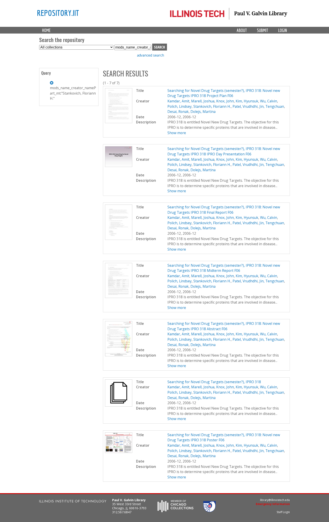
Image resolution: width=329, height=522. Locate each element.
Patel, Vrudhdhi (245, 106)
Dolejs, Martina (203, 111)
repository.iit (58, 12)
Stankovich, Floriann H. (212, 106)
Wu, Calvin (268, 101)
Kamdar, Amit (178, 101)
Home (46, 30)
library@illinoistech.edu (275, 500)
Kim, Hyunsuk (247, 101)
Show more (176, 132)
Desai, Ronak (178, 111)
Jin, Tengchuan (271, 106)
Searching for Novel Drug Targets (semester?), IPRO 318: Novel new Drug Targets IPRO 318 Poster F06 (223, 437)
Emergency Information (273, 504)
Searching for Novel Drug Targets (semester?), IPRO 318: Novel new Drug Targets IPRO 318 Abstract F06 (223, 326)
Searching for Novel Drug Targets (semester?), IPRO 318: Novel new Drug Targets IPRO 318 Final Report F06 (223, 210)
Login (282, 30)
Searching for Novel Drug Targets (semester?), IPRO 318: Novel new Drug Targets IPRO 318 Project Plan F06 (223, 93)
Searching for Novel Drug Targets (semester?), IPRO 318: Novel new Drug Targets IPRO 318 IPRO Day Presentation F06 (223, 151)
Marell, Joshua (202, 101)
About (242, 30)
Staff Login (283, 512)
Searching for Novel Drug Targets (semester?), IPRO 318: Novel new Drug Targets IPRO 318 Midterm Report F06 (223, 268)
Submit (262, 30)
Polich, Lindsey (179, 106)
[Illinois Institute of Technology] (72, 502)
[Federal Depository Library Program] (209, 510)
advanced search (150, 55)
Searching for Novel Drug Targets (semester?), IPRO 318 (214, 381)
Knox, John (225, 101)
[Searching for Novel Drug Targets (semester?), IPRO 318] (118, 405)
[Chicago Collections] (175, 510)
